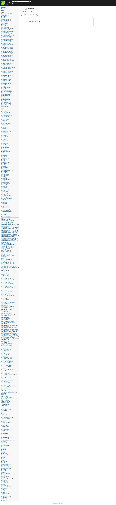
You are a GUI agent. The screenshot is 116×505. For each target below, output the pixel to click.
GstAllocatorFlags (5, 110)
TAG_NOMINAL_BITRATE (7, 361)
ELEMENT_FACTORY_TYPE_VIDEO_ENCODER (10, 232)
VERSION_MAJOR (5, 401)
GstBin (2, 413)
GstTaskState (4, 203)
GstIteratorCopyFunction (6, 36)
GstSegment (4, 480)
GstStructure (4, 488)
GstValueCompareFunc (6, 103)
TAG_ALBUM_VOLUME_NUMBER (9, 286)
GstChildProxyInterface (6, 422)
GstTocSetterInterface (6, 496)
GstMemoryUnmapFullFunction (8, 54)
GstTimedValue (4, 495)
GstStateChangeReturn (6, 193)
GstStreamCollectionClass (7, 487)
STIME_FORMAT (5, 275)
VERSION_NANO (5, 405)
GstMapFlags (4, 146)
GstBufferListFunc (5, 15)
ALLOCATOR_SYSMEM (6, 218)
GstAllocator (4, 410)
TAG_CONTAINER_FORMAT (7, 306)
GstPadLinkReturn (5, 158)
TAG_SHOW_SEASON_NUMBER (8, 374)
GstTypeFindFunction (6, 102)
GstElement (3, 441)
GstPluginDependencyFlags (7, 170)
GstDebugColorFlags (5, 130)
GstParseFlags (4, 167)
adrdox (61, 503)
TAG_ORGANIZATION (6, 362)
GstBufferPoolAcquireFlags (7, 115)
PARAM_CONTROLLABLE (7, 259)
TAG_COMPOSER (5, 301)
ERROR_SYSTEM (5, 242)
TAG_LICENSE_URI (5, 353)
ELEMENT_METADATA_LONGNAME (9, 240)
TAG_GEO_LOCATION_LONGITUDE (9, 333)
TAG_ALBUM (4, 277)
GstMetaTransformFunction (7, 59)
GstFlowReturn (4, 138)
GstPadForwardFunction (6, 74)
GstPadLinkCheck (5, 156)
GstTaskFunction (5, 98)
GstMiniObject (4, 456)
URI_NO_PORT (4, 393)
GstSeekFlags (4, 186)
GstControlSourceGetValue (7, 29)
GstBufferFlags (4, 114)
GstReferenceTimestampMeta (8, 479)
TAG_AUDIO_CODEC (6, 294)
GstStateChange (4, 191)
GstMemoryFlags (5, 147)
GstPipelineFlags (5, 168)
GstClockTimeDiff (5, 27)
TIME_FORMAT (4, 390)
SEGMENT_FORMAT (6, 273)
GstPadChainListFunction (7, 70)
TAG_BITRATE (4, 297)
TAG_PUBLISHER (5, 368)
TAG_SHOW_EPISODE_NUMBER (9, 372)
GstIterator (3, 446)
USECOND (3, 394)
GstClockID (3, 24)
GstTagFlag (3, 199)
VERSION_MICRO (5, 402)
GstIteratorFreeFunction (6, 40)
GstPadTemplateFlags (6, 164)
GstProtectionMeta (5, 476)
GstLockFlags (4, 144)
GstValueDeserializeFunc (6, 104)
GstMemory (3, 449)
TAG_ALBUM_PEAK (5, 282)
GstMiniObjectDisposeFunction (8, 62)
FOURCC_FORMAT (5, 249)
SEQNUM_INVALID (5, 274)
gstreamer (25, 11)
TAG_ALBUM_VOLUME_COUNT (8, 285)
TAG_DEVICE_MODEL (6, 315)
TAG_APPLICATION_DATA (7, 287)
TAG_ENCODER (5, 319)
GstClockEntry (4, 425)
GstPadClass (4, 461)
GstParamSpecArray (5, 465)
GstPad (2, 460)
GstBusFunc (4, 16)
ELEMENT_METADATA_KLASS (8, 239)
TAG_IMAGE (4, 342)
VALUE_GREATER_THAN (7, 397)
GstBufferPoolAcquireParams (7, 417)
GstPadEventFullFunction (7, 71)
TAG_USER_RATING (6, 386)
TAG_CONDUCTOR (5, 303)
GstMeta (3, 452)
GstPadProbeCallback (6, 79)
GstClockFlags (4, 124)
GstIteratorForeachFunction (7, 39)
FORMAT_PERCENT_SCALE (8, 247)
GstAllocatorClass (5, 412)
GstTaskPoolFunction (6, 99)
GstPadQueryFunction (6, 80)
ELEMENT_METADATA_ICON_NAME (9, 238)
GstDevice (3, 432)
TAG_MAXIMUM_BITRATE (7, 357)
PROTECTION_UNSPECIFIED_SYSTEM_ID (10, 267)
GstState (3, 190)
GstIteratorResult (5, 142)
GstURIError (3, 213)
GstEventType (4, 135)
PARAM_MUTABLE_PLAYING (8, 262)
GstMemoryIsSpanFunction (7, 48)
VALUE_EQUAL (4, 396)
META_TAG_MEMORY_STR (7, 255)
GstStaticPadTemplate (6, 483)
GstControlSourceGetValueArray (8, 31)
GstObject (3, 457)
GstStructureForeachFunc (7, 92)
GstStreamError (4, 194)
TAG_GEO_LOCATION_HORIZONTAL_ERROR (10, 330)
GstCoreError (4, 128)
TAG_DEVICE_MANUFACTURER (8, 314)
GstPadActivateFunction (6, 66)
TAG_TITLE (3, 378)
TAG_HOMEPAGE (5, 341)
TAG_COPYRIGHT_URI (6, 309)
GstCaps (3, 421)
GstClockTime (4, 25)
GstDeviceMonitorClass (6, 436)
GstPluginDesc (4, 470)
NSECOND (3, 258)
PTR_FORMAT (4, 269)
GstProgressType (5, 174)
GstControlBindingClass (6, 428)
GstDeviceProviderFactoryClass (8, 440)
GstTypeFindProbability (6, 211)
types (32, 11)
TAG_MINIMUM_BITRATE (7, 360)
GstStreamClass (4, 485)
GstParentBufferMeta (6, 468)
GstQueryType (4, 178)
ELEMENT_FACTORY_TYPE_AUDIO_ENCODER (10, 228)
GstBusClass (4, 420)
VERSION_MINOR (5, 404)
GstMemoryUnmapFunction (7, 55)
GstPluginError (4, 171)
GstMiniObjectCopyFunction (7, 60)
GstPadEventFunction (6, 72)
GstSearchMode (4, 184)
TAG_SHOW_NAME (5, 373)
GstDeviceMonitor (5, 434)
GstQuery (3, 477)
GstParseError (4, 166)
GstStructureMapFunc (6, 94)
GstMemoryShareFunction (7, 52)
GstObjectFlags (4, 152)
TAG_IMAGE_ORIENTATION (7, 344)
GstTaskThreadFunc (5, 100)
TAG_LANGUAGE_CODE (7, 349)
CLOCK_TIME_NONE (6, 223)
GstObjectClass (4, 458)
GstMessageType (5, 148)
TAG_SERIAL (4, 370)
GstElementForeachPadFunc (7, 35)
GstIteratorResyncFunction (7, 44)
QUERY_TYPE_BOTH (6, 270)
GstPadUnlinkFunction (6, 83)
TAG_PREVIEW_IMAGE (6, 365)
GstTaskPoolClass (5, 493)
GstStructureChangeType (6, 198)
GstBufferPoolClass (5, 418)
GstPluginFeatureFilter (6, 84)
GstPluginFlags (4, 172)
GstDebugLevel (4, 132)
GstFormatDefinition (5, 445)
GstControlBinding (5, 426)
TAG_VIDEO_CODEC (6, 389)
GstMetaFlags (4, 150)
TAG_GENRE (4, 324)
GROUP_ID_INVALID (6, 250)
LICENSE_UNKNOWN (6, 251)
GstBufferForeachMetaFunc (7, 13)
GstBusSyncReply (5, 119)
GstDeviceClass (4, 433)
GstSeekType (4, 187)
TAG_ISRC (3, 346)
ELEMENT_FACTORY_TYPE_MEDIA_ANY (10, 231)
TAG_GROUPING (5, 339)
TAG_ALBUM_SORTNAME (7, 283)
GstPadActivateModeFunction (8, 67)
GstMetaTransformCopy (6, 454)
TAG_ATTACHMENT (5, 293)
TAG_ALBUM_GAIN (5, 281)
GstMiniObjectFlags (5, 151)
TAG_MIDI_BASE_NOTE (6, 358)
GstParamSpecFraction (6, 466)
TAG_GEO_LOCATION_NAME (8, 337)
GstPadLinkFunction (5, 78)
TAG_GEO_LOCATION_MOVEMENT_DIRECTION (10, 334)
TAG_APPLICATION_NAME (7, 289)
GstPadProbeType (5, 163)
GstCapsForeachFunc (6, 20)
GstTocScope (4, 207)
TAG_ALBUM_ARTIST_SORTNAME (9, 279)
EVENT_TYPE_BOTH (6, 243)
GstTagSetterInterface (6, 491)
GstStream (3, 484)
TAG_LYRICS (4, 356)
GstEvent (3, 444)
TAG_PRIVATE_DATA (6, 366)
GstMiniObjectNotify (5, 64)
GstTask (3, 492)
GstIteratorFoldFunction (6, 37)
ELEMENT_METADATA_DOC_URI (9, 236)
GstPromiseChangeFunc (6, 90)
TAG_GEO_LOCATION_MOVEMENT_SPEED (10, 336)
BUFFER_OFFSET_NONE (7, 222)
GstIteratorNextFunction (6, 43)
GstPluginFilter (4, 86)
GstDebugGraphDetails (6, 131)
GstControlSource (5, 429)
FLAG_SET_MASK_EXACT (7, 244)
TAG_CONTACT (4, 305)
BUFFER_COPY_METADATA (7, 220)
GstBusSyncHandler (5, 17)
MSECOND (3, 257)
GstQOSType (4, 176)
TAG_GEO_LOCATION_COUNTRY (9, 327)
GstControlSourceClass (6, 430)
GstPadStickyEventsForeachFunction (9, 82)
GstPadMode (4, 159)
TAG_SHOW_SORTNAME (7, 376)
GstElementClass (5, 442)
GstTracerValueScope (6, 210)
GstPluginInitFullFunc (6, 87)
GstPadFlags (4, 155)
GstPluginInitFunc (5, 88)
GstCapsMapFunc (5, 21)
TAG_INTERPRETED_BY (7, 345)
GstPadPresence (5, 160)
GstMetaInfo (4, 453)
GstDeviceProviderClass (6, 438)
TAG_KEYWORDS (5, 348)
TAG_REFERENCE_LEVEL (7, 369)
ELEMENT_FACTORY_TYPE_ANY (9, 226)
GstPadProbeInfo (5, 462)
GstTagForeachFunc (5, 95)
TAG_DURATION (5, 317)
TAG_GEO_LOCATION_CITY (7, 326)
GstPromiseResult (5, 175)
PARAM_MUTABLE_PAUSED (8, 261)
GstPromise (3, 474)
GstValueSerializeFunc (6, 106)
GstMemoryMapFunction (6, 51)
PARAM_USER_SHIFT (6, 265)
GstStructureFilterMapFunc (7, 91)
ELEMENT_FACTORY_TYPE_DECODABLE (10, 230)
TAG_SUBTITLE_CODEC (7, 377)
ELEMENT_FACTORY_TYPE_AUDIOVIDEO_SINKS (10, 227)
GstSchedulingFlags (5, 183)
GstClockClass (4, 424)
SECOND (3, 271)
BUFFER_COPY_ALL (6, 219)
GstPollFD (3, 472)
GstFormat (3, 139)
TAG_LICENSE (4, 352)
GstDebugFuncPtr (5, 32)
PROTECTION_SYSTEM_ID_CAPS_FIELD (10, 266)
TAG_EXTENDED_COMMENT (8, 322)
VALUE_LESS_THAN (6, 398)
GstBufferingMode (5, 116)
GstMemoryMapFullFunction (7, 50)
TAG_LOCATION (5, 354)
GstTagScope (4, 202)
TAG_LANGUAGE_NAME (7, 350)
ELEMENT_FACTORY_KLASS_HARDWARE (10, 224)
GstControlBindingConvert (7, 28)
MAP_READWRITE (5, 254)
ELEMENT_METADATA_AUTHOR (9, 234)
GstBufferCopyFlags (5, 112)
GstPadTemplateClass (6, 464)
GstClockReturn (4, 126)
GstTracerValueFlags (5, 209)
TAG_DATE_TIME (5, 311)
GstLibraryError (4, 143)
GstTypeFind (4, 497)
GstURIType (3, 214)
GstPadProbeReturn (5, 162)
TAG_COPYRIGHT (5, 307)
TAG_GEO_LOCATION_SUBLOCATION (10, 338)
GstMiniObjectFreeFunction (7, 63)
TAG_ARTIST (4, 290)
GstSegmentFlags (5, 189)
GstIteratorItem (4, 140)
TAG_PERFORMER (5, 364)
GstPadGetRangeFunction (7, 75)
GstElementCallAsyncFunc (7, 34)
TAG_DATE (3, 310)
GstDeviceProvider (5, 437)
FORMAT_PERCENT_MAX (7, 246)
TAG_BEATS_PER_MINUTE (7, 295)
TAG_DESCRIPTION (5, 313)
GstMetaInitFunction (5, 58)
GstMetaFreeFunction (6, 56)
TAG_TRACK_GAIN (5, 382)
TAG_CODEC (4, 298)
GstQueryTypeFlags (5, 179)
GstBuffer (3, 416)
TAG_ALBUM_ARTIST (6, 278)
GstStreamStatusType (6, 195)
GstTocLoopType (5, 206)
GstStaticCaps (4, 481)
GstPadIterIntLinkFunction (7, 76)
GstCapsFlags (4, 120)
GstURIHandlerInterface (6, 499)
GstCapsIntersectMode (6, 122)
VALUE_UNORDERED (6, 400)
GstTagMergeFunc (5, 96)
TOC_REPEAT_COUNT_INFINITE (9, 392)
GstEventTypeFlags (5, 136)
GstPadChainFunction (6, 68)
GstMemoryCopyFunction (7, 47)
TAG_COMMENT (5, 299)
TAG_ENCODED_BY (5, 318)
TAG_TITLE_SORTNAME (7, 380)
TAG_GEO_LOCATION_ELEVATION (9, 329)
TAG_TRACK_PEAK (5, 385)
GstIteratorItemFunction (6, 42)
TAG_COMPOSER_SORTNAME (8, 302)
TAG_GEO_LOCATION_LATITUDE (9, 331)
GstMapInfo (3, 448)
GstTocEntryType (5, 205)
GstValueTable (4, 500)
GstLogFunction (4, 46)
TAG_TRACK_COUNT (6, 381)
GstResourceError (5, 182)
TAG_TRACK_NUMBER (6, 384)
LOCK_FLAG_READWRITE (7, 253)
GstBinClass (4, 414)
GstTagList (3, 489)
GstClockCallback (5, 23)
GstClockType (4, 127)
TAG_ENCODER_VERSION (7, 321)
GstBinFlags (4, 111)
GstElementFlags (5, 134)
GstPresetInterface (5, 473)
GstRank (3, 181)
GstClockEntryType (5, 123)
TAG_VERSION (4, 388)
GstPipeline (3, 469)
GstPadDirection (4, 154)
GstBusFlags (4, 118)
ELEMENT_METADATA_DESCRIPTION (10, 235)
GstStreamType (4, 197)
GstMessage (4, 450)
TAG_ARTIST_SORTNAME (7, 291)
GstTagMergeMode (5, 201)
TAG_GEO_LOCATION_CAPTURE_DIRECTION (10, 325)
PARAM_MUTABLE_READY (7, 263)
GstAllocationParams (6, 409)
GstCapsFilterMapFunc (6, 19)
